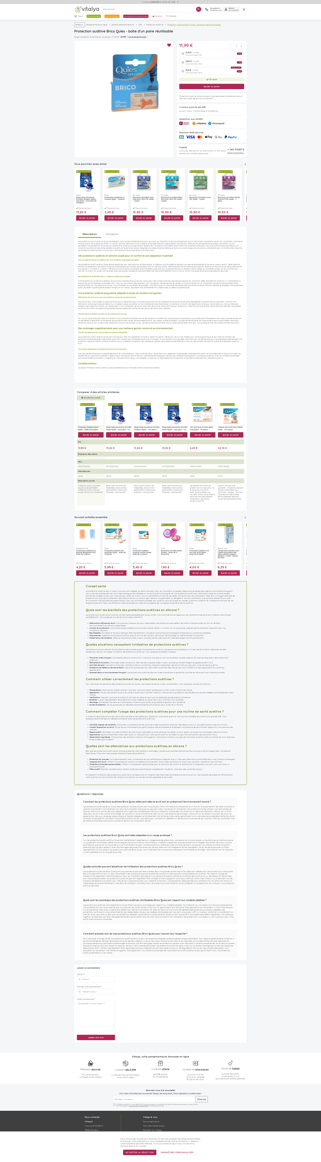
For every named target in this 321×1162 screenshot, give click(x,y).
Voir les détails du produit (137, 37)
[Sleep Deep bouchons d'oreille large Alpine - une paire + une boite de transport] (119, 413)
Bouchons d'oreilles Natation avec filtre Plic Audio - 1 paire (172, 199)
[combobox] (151, 9)
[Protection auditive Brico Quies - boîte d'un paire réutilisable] (91, 413)
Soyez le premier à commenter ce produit (92, 37)
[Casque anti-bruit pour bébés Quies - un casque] (230, 413)
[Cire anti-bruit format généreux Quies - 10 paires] (202, 413)
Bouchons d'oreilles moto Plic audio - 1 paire (200, 198)
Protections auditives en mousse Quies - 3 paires (114, 198)
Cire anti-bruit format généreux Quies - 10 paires (201, 428)
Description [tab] (90, 234)
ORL (140, 25)
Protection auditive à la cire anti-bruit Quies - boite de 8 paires (199, 552)
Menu (80, 16)
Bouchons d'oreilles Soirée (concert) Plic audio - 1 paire (229, 199)
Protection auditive (154, 25)
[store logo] (86, 9)
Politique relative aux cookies (133, 1146)
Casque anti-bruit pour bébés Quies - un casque (230, 428)
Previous (241, 164)
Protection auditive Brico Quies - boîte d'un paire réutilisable (88, 428)
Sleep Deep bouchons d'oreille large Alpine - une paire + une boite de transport (119, 428)
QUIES (123, 37)
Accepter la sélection (140, 1152)
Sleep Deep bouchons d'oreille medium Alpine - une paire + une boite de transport (86, 200)
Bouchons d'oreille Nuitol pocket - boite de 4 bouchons (171, 552)
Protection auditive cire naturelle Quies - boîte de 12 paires (115, 552)
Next (245, 164)
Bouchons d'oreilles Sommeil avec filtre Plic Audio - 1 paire (143, 199)
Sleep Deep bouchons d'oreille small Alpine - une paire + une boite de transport (174, 428)
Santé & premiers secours (122, 25)
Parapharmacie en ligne (96, 25)
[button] (169, 45)
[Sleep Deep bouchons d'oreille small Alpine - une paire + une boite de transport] (174, 413)
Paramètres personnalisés (177, 1152)
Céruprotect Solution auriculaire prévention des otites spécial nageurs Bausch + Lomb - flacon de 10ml (229, 554)
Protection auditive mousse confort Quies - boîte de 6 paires (142, 552)
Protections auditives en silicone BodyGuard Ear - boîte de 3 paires (86, 552)
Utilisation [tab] (111, 234)
